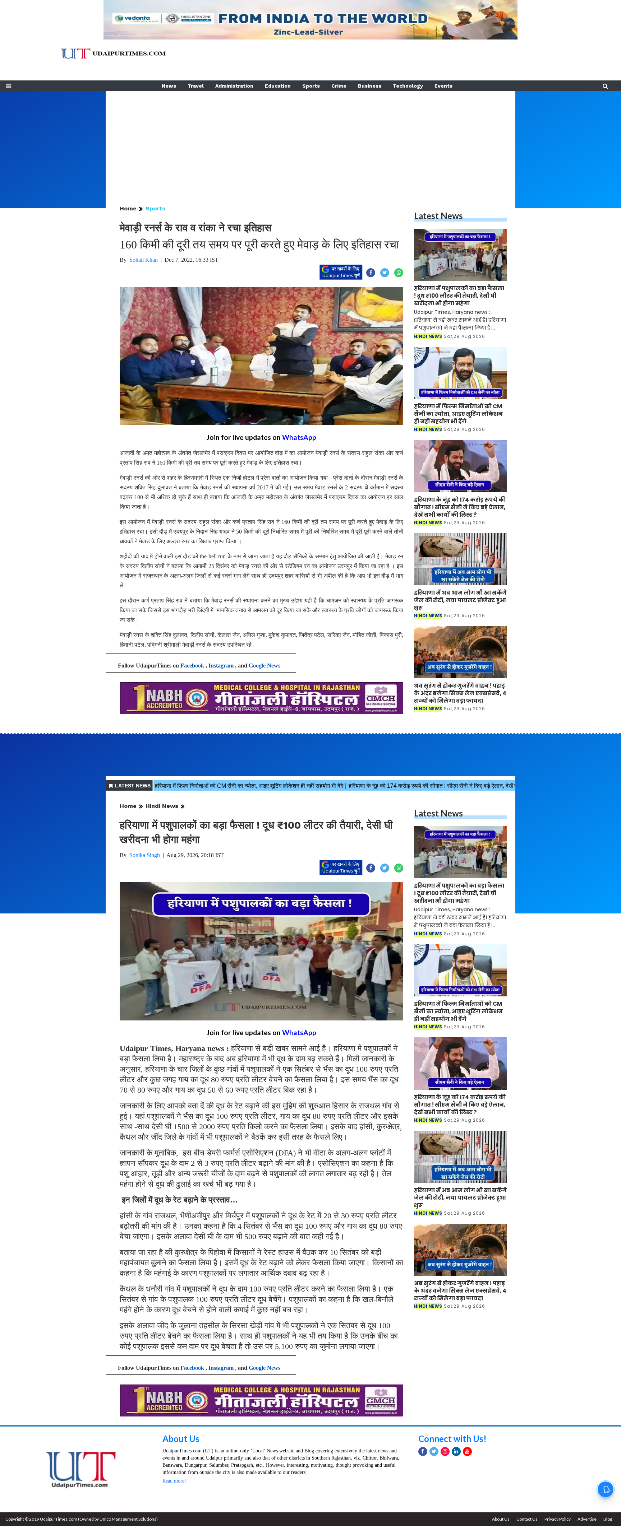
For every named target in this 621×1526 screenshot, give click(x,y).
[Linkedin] (456, 1451)
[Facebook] (422, 1451)
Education (278, 86)
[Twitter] (433, 1451)
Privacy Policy (557, 1519)
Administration (234, 86)
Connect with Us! (452, 1438)
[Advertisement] (310, 141)
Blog (607, 1519)
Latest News (438, 215)
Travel (196, 86)
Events (443, 86)
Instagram (221, 665)
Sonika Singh (144, 855)
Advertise (587, 1519)
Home (128, 208)
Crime (338, 86)
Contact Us (527, 1519)
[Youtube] (467, 1451)
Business (369, 86)
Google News (264, 665)
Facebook (192, 665)
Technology (408, 86)
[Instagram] (445, 1451)
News (169, 86)
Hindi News (162, 805)
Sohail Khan (143, 260)
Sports (311, 86)
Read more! (174, 1481)
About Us (180, 1438)
